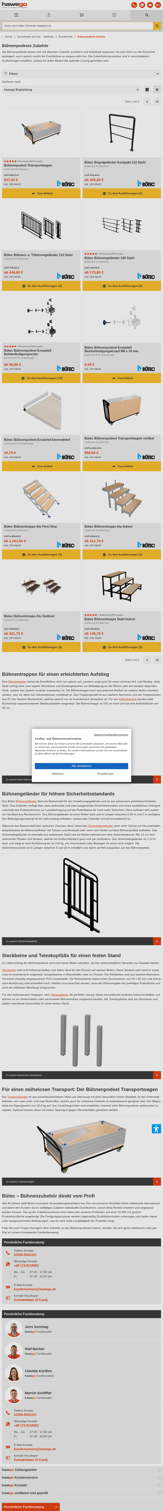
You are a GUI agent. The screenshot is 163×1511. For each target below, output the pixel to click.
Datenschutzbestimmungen (111, 734)
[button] (156, 1128)
